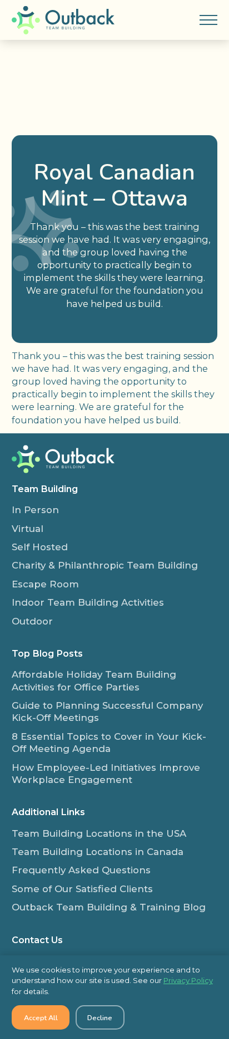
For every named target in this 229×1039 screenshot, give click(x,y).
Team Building (45, 488)
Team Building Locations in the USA (99, 833)
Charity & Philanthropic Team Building (105, 565)
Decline (99, 1017)
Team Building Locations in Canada (97, 851)
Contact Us (37, 939)
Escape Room (45, 584)
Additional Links (48, 811)
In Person (35, 509)
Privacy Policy (188, 980)
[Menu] (208, 20)
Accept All (41, 1017)
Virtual (27, 528)
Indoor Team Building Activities (88, 602)
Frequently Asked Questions (81, 870)
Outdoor (32, 621)
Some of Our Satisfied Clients (82, 888)
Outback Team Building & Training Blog (109, 907)
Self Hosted (40, 546)
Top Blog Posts (47, 653)
